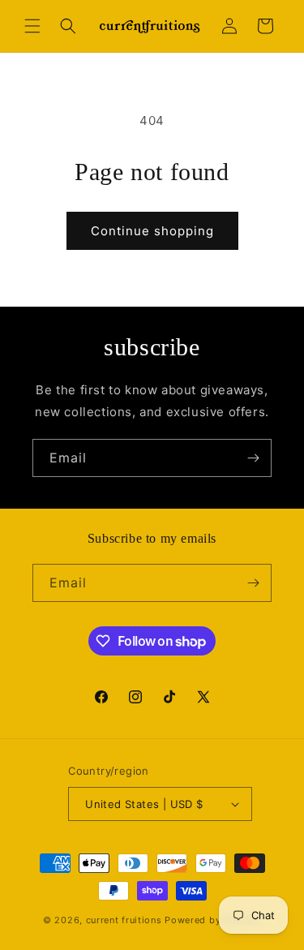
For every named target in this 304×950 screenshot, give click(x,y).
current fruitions (124, 920)
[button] (32, 26)
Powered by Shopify (213, 920)
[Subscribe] (253, 458)
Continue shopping (152, 231)
